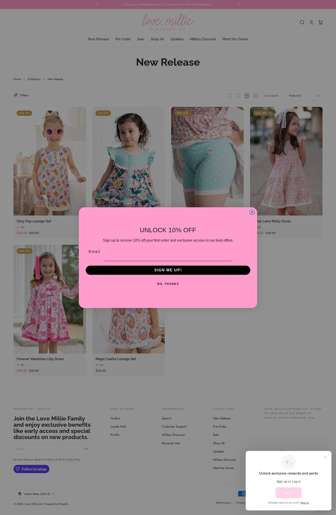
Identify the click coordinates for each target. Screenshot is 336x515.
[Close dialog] (252, 212)
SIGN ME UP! (168, 270)
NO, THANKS (168, 284)
